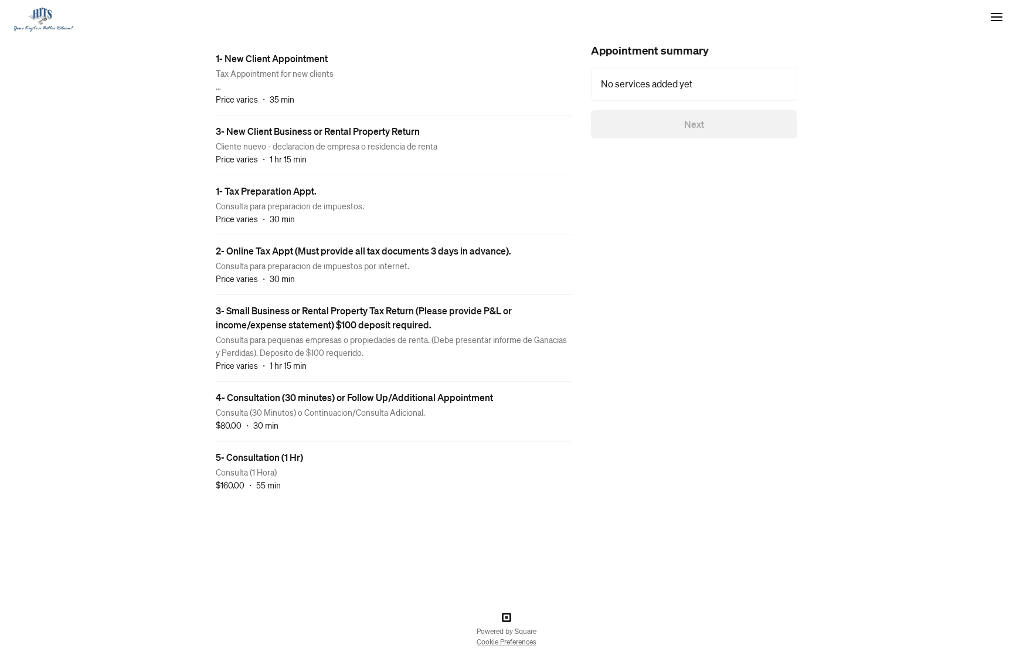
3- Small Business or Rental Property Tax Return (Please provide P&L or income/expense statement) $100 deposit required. (364, 317)
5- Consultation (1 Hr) (259, 457)
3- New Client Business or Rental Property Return (318, 131)
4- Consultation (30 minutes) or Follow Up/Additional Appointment (354, 397)
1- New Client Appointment (272, 58)
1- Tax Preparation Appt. (266, 191)
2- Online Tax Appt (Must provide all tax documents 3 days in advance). (363, 251)
